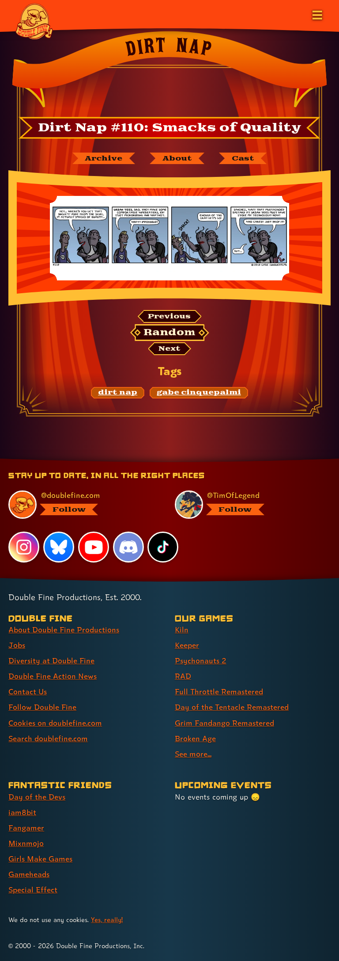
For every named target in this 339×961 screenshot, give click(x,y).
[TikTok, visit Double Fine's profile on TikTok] (162, 547)
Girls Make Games (40, 858)
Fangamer (26, 827)
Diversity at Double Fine (51, 660)
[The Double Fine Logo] (34, 21)
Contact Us (27, 691)
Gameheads (28, 874)
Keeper (187, 645)
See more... (193, 753)
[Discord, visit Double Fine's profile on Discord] (128, 547)
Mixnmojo (26, 843)
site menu (161, 461)
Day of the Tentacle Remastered (232, 707)
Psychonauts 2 (200, 660)
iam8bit (22, 812)
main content (209, 461)
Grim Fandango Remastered (224, 722)
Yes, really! (107, 919)
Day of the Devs (36, 796)
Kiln (181, 629)
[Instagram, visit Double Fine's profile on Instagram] (23, 547)
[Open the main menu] (316, 14)
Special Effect (32, 889)
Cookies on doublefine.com (55, 722)
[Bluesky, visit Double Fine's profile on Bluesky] (58, 547)
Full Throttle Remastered (219, 691)
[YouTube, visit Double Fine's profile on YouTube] (93, 547)
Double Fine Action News (52, 676)
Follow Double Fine (42, 707)
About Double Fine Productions (63, 629)
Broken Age (195, 738)
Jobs (16, 645)
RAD (183, 676)
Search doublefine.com (48, 738)
